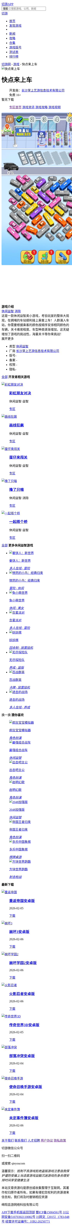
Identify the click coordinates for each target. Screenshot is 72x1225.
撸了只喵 (16, 490)
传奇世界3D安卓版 (24, 1025)
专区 (12, 409)
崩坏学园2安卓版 (23, 963)
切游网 (6, 64)
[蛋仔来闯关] (11, 449)
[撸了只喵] (9, 481)
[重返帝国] (9, 892)
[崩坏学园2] (10, 954)
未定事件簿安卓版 (23, 1118)
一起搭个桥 (18, 522)
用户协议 (47, 1140)
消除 (18, 311)
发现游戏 (15, 25)
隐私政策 (60, 1140)
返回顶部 (29, 1212)
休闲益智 (8, 311)
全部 (5, 377)
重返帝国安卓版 (22, 901)
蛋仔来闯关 (18, 457)
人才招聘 (34, 1140)
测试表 (13, 52)
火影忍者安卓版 (22, 994)
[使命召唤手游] (12, 1078)
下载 (12, 915)
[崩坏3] (7, 923)
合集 (12, 43)
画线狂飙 (16, 425)
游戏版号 (15, 47)
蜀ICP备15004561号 (49, 1212)
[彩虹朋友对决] (12, 384)
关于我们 (8, 1140)
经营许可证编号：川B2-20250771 (27, 1221)
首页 (12, 21)
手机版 (18, 1212)
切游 (5, 13)
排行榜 (13, 56)
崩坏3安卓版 (19, 932)
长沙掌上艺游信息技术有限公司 (43, 90)
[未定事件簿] (11, 1109)
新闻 (12, 33)
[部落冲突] (9, 1047)
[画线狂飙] (9, 416)
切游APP (7, 4)
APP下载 (7, 1212)
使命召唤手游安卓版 (25, 1087)
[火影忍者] (9, 985)
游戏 (16, 64)
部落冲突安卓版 (22, 1056)
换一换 (6, 715)
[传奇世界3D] (11, 1016)
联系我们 (21, 1140)
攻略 (12, 38)
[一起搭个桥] (11, 513)
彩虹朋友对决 (20, 393)
